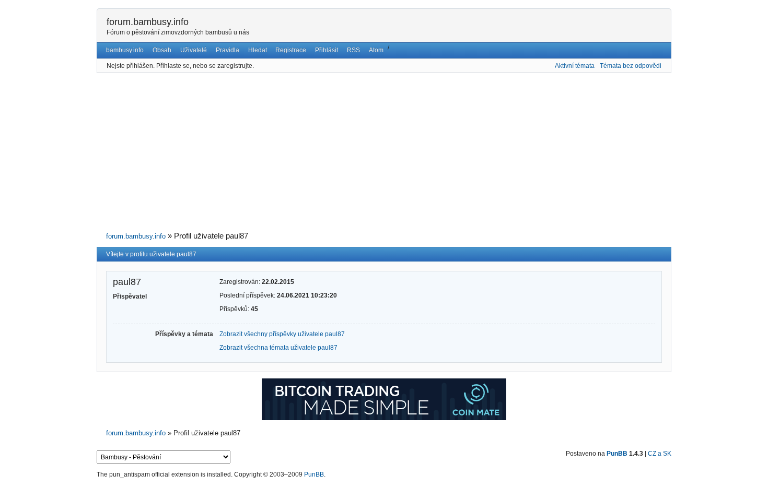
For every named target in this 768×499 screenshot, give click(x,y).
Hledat (257, 50)
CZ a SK (659, 453)
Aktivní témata (575, 65)
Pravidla (227, 50)
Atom (376, 50)
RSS (353, 50)
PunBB (617, 453)
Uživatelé (193, 50)
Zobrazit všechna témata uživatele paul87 (278, 347)
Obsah (162, 50)
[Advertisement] (384, 152)
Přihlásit (326, 50)
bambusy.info (125, 50)
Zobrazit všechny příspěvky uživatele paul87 (282, 334)
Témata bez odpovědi (630, 65)
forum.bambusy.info (148, 22)
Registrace (290, 50)
